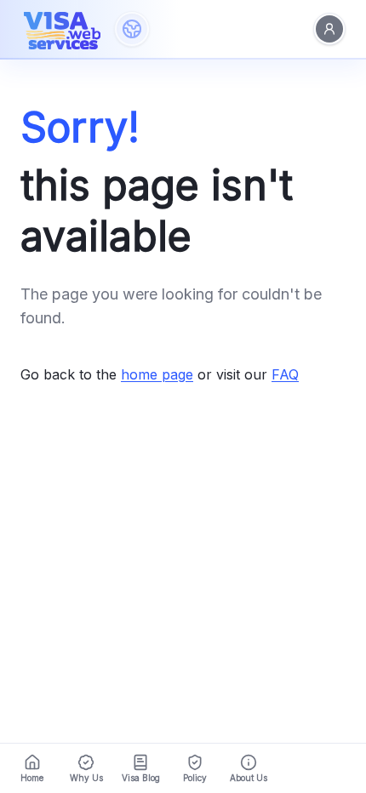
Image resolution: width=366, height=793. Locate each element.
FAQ (285, 374)
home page (157, 374)
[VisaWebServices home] (62, 28)
